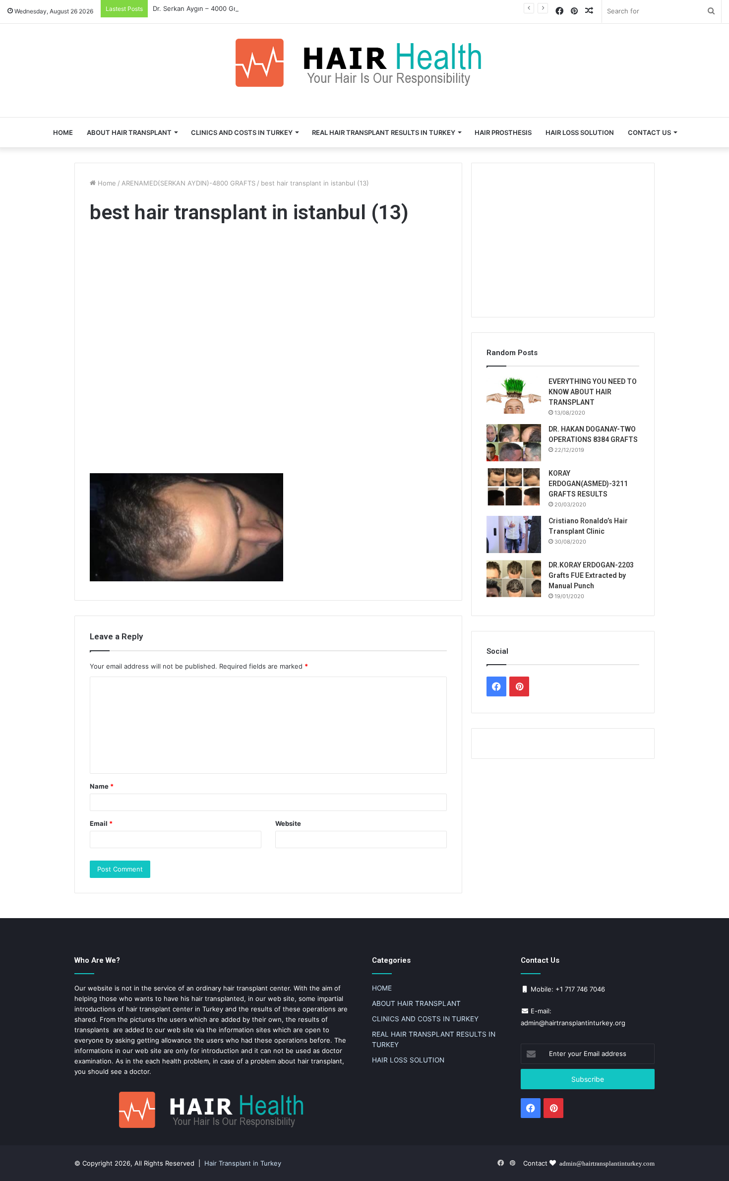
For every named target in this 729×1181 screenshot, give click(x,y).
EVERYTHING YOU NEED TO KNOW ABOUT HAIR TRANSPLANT (592, 391)
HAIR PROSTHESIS (503, 132)
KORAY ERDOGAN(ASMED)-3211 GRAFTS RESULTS (588, 483)
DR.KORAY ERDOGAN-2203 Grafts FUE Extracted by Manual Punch (591, 575)
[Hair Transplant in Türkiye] (364, 63)
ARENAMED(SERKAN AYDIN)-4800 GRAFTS (188, 183)
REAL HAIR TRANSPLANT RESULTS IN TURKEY (383, 132)
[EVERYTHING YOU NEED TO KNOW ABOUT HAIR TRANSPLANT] (513, 395)
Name (102, 786)
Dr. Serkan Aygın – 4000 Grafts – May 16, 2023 (225, 8)
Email (101, 823)
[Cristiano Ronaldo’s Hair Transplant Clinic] (513, 534)
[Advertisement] (268, 351)
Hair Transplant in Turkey (242, 1163)
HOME (63, 132)
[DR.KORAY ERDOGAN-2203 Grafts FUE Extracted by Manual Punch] (513, 578)
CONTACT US (649, 132)
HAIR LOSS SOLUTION (580, 132)
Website (288, 823)
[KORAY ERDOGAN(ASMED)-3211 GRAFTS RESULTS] (513, 486)
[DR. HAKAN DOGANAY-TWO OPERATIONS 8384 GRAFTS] (513, 442)
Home (106, 183)
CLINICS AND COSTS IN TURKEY (242, 132)
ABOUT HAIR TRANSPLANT (129, 132)
